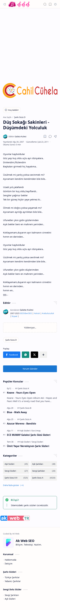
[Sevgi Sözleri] (37, 441)
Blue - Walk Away (17, 412)
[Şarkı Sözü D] (11, 340)
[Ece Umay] (36, 430)
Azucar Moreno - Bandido (21, 423)
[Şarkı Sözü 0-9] (16, 478)
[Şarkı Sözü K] (23, 388)
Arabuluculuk (48, 313)
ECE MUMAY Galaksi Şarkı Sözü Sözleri (28, 434)
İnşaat (14, 316)
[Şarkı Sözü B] (25, 408)
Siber (26, 313)
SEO (22, 313)
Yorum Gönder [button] (30, 368)
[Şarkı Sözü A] (25, 419)
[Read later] (45, 136)
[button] (4, 4)
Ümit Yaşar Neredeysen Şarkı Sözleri (28, 446)
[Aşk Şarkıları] (44, 464)
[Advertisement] (30, 41)
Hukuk (37, 313)
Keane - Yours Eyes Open (21, 392)
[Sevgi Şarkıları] (44, 471)
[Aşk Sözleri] (25, 430)
